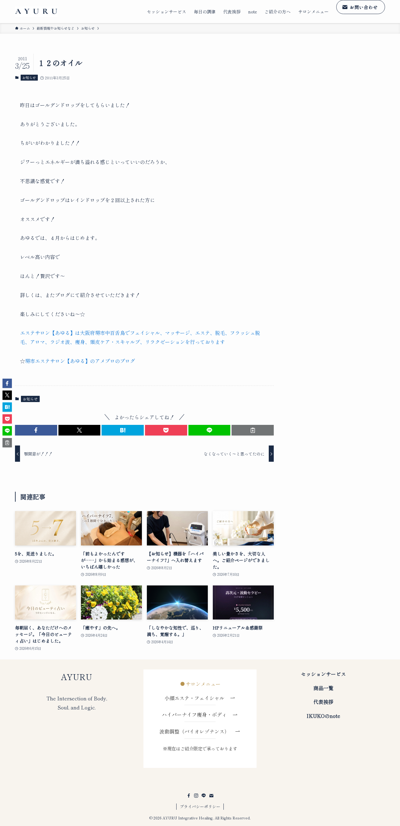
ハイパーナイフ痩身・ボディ (197, 714)
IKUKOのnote (323, 715)
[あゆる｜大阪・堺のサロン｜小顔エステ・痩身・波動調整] (36, 11)
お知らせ (29, 77)
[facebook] (189, 796)
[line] (204, 796)
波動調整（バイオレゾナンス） (194, 731)
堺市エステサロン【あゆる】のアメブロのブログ (80, 361)
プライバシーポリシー (200, 806)
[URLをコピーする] (253, 430)
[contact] (211, 796)
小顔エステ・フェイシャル (196, 698)
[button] (36, 430)
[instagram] (196, 796)
